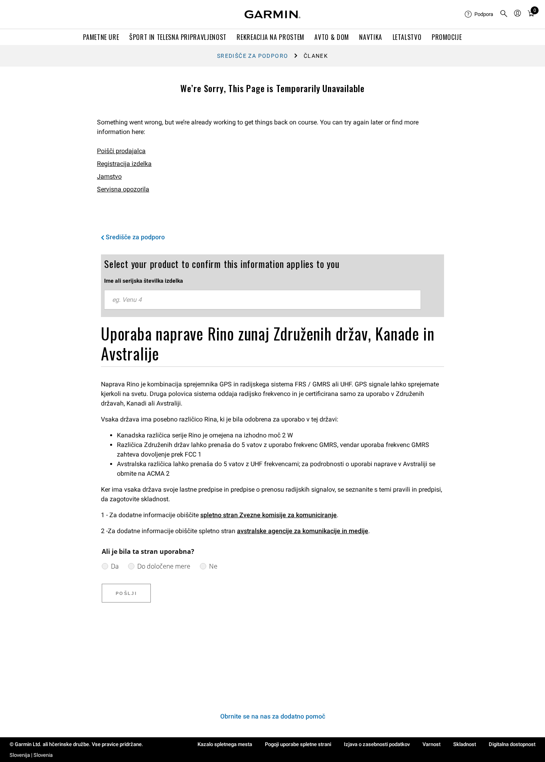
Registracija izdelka (124, 163)
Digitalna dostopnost (512, 744)
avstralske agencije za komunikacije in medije (302, 531)
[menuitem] (479, 14)
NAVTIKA (370, 37)
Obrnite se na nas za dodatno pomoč (272, 716)
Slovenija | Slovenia (31, 755)
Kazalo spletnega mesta (224, 744)
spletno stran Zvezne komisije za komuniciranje (268, 515)
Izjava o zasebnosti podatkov (377, 744)
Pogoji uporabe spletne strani (298, 744)
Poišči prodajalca (121, 151)
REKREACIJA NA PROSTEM (270, 37)
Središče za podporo (252, 56)
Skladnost (464, 744)
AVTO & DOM (331, 37)
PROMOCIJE (447, 37)
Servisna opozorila (123, 189)
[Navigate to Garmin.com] (272, 14)
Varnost (431, 744)
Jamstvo (109, 176)
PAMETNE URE (101, 37)
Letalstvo (407, 37)
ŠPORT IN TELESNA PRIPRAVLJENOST (178, 37)
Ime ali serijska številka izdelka (143, 281)
